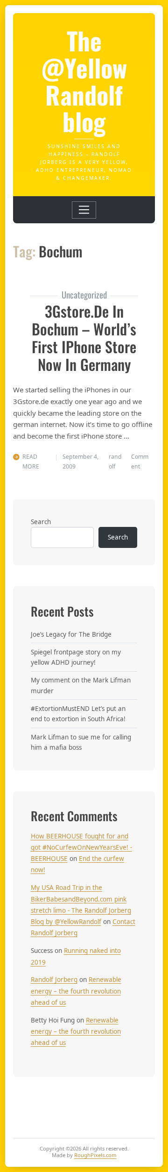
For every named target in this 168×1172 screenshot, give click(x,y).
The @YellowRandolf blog (84, 80)
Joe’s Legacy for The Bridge (71, 634)
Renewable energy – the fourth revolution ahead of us (76, 991)
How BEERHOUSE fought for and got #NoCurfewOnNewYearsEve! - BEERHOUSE (81, 847)
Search (41, 522)
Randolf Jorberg (54, 979)
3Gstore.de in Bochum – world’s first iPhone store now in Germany (84, 338)
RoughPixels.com (95, 1154)
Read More (30, 461)
